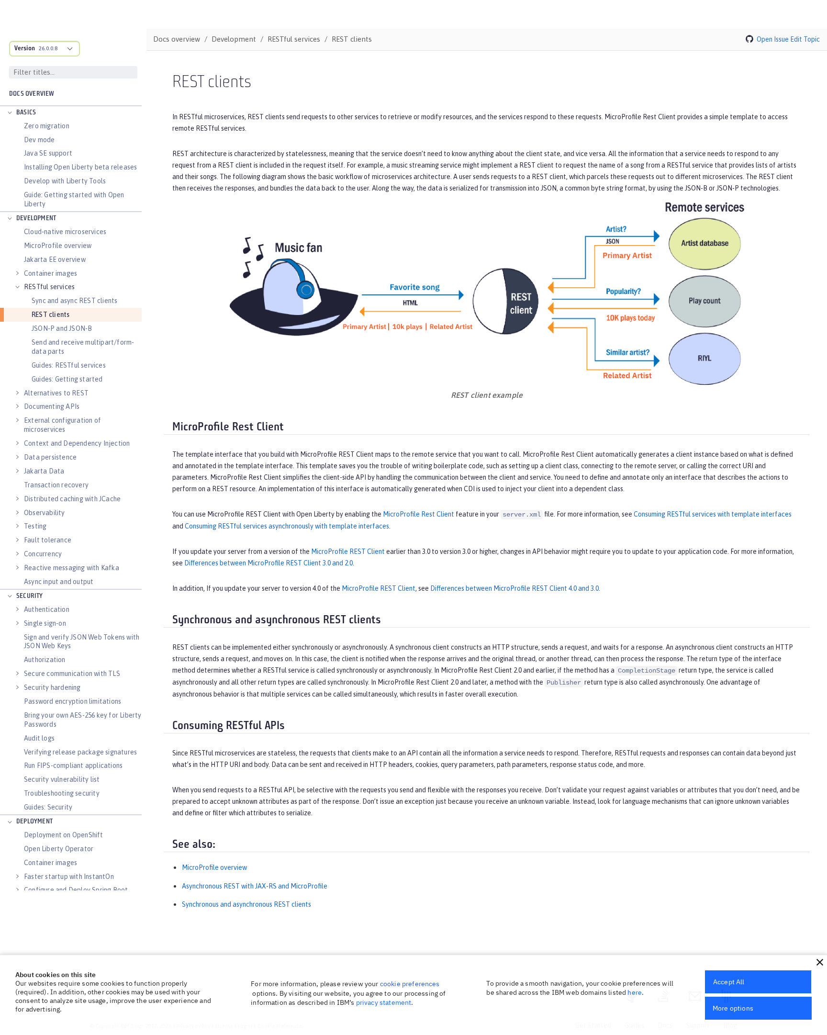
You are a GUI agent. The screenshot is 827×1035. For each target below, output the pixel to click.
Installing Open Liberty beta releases (80, 167)
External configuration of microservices (62, 424)
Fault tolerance (47, 540)
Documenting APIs (51, 406)
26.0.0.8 (48, 48)
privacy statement (384, 1002)
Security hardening (52, 687)
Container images (50, 273)
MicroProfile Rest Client (418, 514)
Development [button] (36, 218)
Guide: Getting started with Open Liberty (74, 199)
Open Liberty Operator (58, 849)
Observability (44, 513)
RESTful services (49, 287)
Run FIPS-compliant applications (73, 765)
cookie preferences (410, 983)
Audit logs (39, 738)
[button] (819, 962)
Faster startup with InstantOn (69, 876)
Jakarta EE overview (55, 259)
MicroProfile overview (57, 245)
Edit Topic (805, 39)
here (634, 992)
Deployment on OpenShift (63, 835)
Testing (35, 526)
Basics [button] (26, 112)
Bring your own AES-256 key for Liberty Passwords (83, 719)
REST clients (50, 314)
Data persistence (50, 457)
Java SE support (48, 153)
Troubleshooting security (62, 793)
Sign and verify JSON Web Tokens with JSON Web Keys (81, 641)
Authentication (46, 609)
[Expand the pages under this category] (9, 113)
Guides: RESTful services (69, 365)
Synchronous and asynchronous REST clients (246, 904)
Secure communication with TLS (72, 673)
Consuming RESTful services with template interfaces (713, 514)
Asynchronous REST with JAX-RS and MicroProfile (254, 886)
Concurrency (43, 554)
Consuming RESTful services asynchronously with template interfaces (287, 526)
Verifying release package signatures (80, 752)
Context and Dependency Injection (77, 443)
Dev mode (39, 140)
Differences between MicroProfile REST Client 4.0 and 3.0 (514, 588)
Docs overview (32, 94)
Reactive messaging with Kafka (71, 568)
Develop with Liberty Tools (65, 181)
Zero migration (46, 126)
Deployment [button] (34, 821)
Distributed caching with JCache (72, 499)
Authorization (45, 660)
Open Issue (773, 39)
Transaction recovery (56, 485)
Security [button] (29, 596)
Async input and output (58, 581)
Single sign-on (45, 623)
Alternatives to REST (56, 393)
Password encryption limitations (72, 701)
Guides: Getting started (67, 379)
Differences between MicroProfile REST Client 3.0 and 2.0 (268, 563)
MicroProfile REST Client (348, 551)
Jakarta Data (44, 471)
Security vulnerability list (62, 779)
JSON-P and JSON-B (62, 328)
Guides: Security (48, 807)
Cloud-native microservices (65, 232)
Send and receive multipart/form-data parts (83, 346)
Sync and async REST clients (74, 300)
